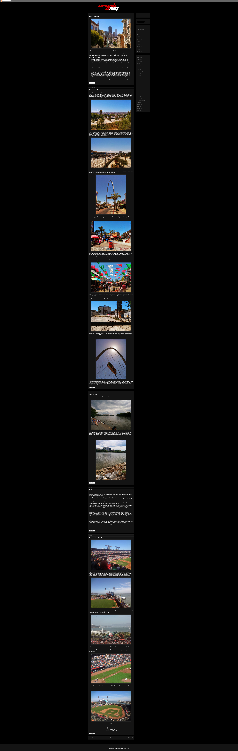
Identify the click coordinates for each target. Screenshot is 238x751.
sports (138, 81)
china (138, 59)
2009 (139, 46)
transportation (140, 83)
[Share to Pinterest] (94, 83)
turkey (138, 110)
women (138, 65)
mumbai (138, 87)
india (138, 67)
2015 (139, 36)
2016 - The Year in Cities (142, 31)
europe (138, 98)
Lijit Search (139, 16)
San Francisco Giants (95, 538)
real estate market (100, 50)
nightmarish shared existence (120, 492)
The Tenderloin (93, 490)
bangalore (139, 85)
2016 (139, 34)
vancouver (139, 71)
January (141, 29)
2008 (139, 47)
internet (138, 96)
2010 (139, 44)
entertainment (140, 94)
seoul (138, 77)
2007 (139, 49)
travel (138, 57)
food (138, 73)
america (138, 104)
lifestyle (138, 75)
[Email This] (89, 83)
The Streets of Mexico (96, 90)
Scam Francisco (94, 16)
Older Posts (130, 737)
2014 (139, 37)
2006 (139, 51)
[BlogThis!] (90, 83)
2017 (139, 27)
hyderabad (139, 90)
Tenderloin (96, 397)
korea (138, 61)
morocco (139, 108)
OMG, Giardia (93, 394)
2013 (139, 39)
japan (138, 106)
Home (111, 737)
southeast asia (140, 100)
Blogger (128, 748)
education (139, 102)
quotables (139, 63)
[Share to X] (91, 83)
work (138, 79)
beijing (138, 69)
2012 (139, 41)
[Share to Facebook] (92, 83)
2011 (139, 42)
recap (138, 92)
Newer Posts (91, 737)
